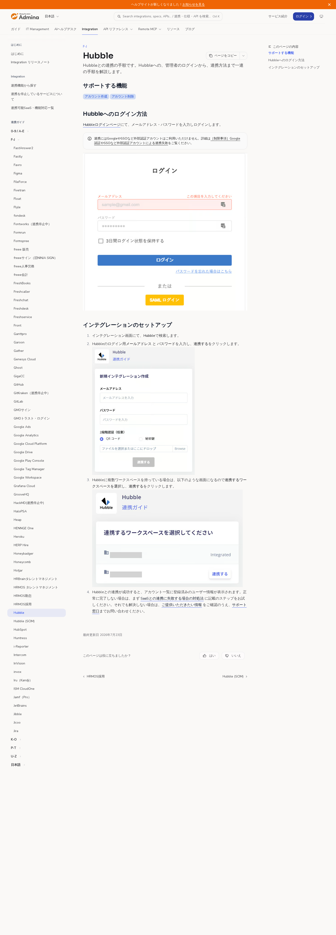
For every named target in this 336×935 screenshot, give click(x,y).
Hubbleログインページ (101, 124)
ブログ (190, 29)
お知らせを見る (193, 4)
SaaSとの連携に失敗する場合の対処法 (172, 598)
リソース (173, 29)
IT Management (37, 29)
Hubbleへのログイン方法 (286, 60)
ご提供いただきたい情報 (182, 604)
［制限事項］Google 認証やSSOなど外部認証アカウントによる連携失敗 (167, 140)
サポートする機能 (281, 53)
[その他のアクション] (243, 56)
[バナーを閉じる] (329, 5)
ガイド (16, 29)
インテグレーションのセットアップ (294, 67)
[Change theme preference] (321, 16)
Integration (90, 29)
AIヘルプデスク (65, 29)
